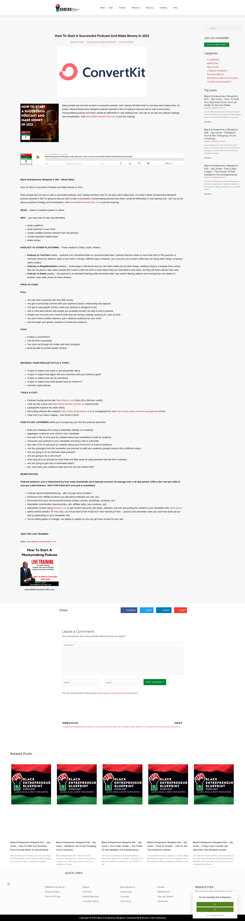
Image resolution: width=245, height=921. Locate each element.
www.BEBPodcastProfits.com (101, 116)
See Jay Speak (165, 896)
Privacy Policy (52, 891)
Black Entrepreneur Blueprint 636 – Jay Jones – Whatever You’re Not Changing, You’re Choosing (221, 134)
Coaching (125, 901)
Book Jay (149, 8)
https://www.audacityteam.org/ (76, 411)
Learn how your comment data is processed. (118, 693)
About (102, 8)
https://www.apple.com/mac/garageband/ (137, 411)
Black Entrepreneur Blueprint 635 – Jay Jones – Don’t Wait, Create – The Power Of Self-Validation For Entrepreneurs (221, 170)
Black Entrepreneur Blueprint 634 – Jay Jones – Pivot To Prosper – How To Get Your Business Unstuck (167, 846)
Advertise (163, 901)
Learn (111, 8)
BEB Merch (164, 891)
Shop (175, 8)
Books (161, 887)
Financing (163, 8)
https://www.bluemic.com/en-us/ (68, 404)
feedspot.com (60, 508)
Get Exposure (127, 887)
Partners (87, 891)
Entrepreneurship (96, 42)
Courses (124, 896)
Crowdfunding (90, 901)
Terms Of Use (52, 896)
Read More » (208, 122)
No (215, 909)
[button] (129, 610)
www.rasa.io (176, 508)
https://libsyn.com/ (65, 400)
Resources (136, 8)
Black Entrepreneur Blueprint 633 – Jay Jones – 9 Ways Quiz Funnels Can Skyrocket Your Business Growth (213, 846)
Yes (215, 904)
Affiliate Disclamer (55, 887)
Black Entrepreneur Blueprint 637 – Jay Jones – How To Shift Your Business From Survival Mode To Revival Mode (221, 101)
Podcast (122, 8)
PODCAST (111, 42)
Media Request (90, 896)
